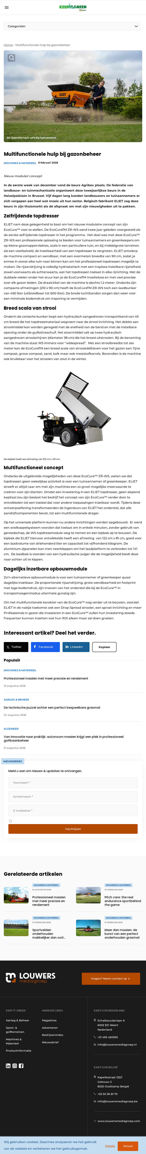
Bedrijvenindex (52, 1035)
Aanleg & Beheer (17, 1020)
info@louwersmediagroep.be (118, 1101)
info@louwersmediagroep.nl (117, 1044)
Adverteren (50, 1027)
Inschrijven (73, 829)
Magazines (49, 1020)
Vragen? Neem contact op (109, 978)
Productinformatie (18, 1050)
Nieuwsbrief (50, 1042)
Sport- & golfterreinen (15, 1030)
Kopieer (104, 647)
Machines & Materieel (20, 162)
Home (8, 45)
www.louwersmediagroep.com (119, 1121)
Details (110, 1146)
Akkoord (128, 1146)
